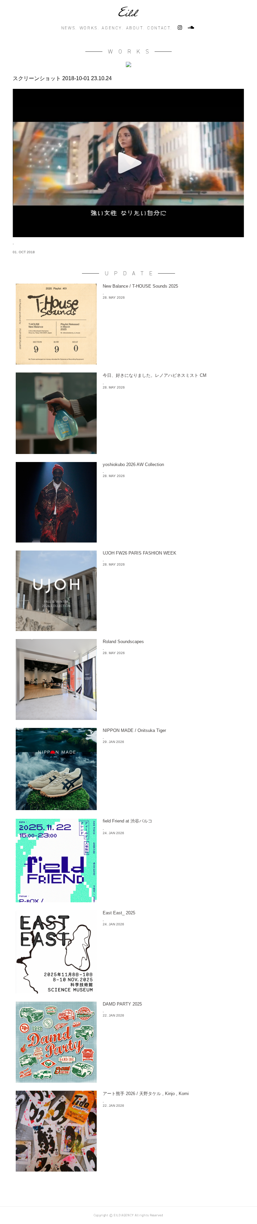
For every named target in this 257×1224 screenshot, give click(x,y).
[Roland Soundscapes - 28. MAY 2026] (128, 718)
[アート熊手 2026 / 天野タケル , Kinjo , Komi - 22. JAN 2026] (128, 1170)
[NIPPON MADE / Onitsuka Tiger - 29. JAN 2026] (128, 808)
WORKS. (89, 28)
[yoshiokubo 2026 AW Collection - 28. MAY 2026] (128, 541)
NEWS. (69, 28)
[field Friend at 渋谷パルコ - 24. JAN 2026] (128, 900)
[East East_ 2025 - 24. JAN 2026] (128, 991)
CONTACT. (159, 28)
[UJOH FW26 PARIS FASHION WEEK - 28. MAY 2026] (128, 629)
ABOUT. (135, 28)
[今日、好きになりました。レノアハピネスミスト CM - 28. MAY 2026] (128, 452)
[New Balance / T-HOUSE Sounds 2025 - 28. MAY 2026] (128, 362)
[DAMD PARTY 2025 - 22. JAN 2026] (128, 1081)
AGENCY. (112, 28)
